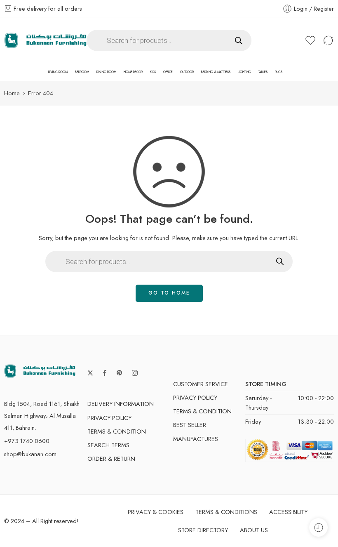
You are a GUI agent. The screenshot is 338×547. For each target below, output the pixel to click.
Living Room (58, 72)
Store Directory (203, 530)
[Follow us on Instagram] (134, 373)
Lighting (244, 72)
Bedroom (82, 72)
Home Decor (133, 72)
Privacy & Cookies (155, 511)
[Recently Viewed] (318, 527)
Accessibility (288, 511)
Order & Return (111, 458)
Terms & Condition (116, 431)
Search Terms (108, 445)
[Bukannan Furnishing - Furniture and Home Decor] (45, 41)
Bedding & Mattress (215, 72)
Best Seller (189, 424)
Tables (263, 72)
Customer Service (200, 384)
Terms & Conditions (226, 511)
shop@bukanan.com (30, 454)
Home (12, 93)
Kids (153, 72)
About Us (254, 530)
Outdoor (187, 72)
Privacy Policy (109, 417)
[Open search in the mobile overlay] (169, 40)
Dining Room (106, 72)
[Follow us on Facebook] (104, 373)
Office (168, 72)
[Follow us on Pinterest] (119, 373)
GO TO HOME (169, 293)
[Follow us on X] (90, 373)
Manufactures (195, 438)
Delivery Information (120, 403)
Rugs (278, 72)
